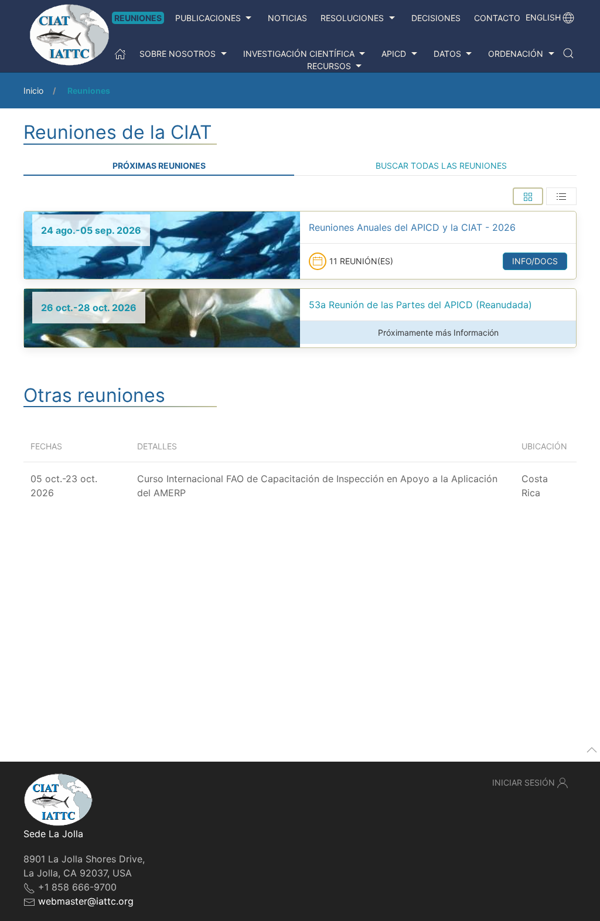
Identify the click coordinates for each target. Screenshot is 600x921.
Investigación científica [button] (298, 54)
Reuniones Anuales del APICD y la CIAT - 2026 (412, 227)
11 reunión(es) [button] (361, 261)
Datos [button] (447, 54)
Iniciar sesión (523, 782)
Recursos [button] (329, 66)
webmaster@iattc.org (86, 901)
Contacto (497, 18)
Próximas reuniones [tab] (159, 165)
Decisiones (436, 18)
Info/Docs (535, 261)
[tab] (528, 196)
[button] (568, 53)
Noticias (287, 18)
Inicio (33, 90)
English (543, 17)
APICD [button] (393, 54)
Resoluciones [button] (352, 18)
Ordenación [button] (515, 54)
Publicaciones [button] (208, 18)
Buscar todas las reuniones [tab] (441, 165)
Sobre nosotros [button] (177, 54)
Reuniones (138, 18)
